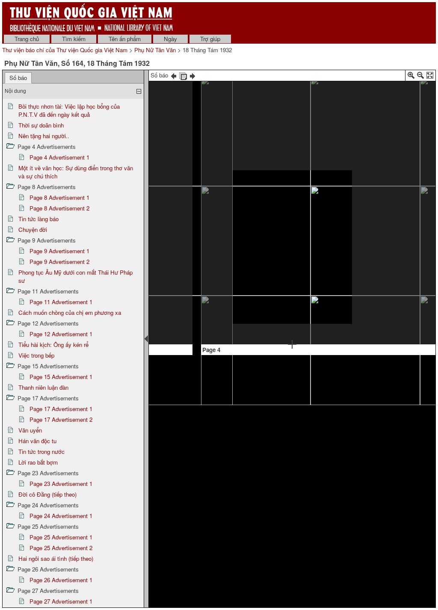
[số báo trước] (174, 75)
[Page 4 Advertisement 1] (292, 247)
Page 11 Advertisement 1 (61, 302)
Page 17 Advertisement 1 (61, 409)
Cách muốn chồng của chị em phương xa (69, 312)
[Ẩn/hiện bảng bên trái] (146, 338)
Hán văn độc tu (37, 441)
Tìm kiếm (74, 39)
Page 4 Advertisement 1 (59, 157)
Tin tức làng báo (38, 219)
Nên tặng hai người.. (43, 136)
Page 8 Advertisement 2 (59, 208)
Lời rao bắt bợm (38, 462)
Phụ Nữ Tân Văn (155, 50)
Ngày (170, 39)
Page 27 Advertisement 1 (61, 601)
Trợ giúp (210, 39)
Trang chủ (27, 39)
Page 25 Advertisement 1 (61, 537)
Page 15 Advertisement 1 (61, 377)
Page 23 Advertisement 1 (61, 484)
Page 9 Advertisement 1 (59, 251)
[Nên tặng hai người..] (378, 116)
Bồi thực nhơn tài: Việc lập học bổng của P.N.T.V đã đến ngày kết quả (69, 110)
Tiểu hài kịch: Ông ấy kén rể (53, 345)
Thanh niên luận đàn (43, 387)
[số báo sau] (192, 75)
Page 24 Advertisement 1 (61, 516)
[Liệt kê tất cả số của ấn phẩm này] (183, 75)
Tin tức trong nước (41, 451)
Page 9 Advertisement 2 (59, 262)
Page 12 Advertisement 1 (61, 334)
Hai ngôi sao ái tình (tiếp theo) (55, 558)
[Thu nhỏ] (420, 77)
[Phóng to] (411, 77)
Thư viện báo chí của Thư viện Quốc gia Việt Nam (64, 50)
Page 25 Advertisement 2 (61, 548)
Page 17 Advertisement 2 (61, 419)
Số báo (18, 78)
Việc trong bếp (36, 355)
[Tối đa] (430, 77)
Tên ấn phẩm (125, 39)
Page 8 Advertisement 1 (59, 197)
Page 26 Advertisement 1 (61, 580)
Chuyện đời (32, 229)
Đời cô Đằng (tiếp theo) (47, 494)
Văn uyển (30, 430)
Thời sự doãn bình (41, 125)
